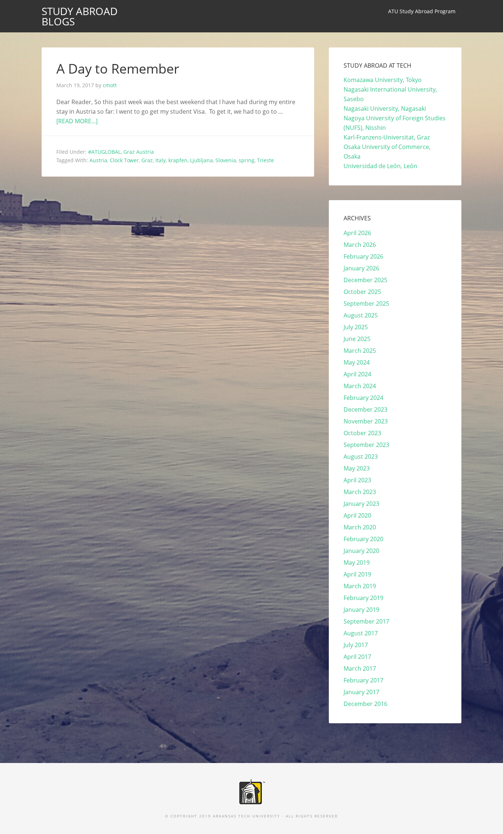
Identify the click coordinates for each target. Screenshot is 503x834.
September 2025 (366, 303)
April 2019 (357, 574)
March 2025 (360, 351)
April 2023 (357, 480)
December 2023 (365, 409)
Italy (160, 160)
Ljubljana (201, 160)
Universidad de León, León (380, 166)
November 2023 (366, 421)
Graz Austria (138, 151)
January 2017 (361, 692)
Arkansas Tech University (246, 816)
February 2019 (363, 598)
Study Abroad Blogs (79, 16)
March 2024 (360, 386)
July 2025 (356, 327)
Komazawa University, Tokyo (383, 80)
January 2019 (361, 610)
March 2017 (360, 668)
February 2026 (363, 256)
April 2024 (357, 374)
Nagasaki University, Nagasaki (385, 108)
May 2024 (357, 362)
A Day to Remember (117, 69)
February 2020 (363, 539)
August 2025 (361, 315)
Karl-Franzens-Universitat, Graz (387, 137)
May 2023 (357, 468)
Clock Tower (124, 160)
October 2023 (362, 433)
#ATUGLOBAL (104, 151)
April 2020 (357, 515)
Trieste (265, 160)
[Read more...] (77, 121)
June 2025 (357, 339)
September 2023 (366, 445)
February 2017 (363, 680)
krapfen (177, 160)
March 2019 (360, 586)
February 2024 (363, 398)
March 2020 (360, 527)
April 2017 (357, 657)
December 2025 (365, 280)
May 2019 (357, 562)
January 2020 (361, 551)
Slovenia (225, 160)
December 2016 (365, 704)
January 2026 (361, 268)
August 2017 (361, 633)
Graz (147, 160)
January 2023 (361, 504)
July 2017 (356, 645)
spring (246, 160)
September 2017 (366, 621)
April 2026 (357, 233)
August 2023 (361, 457)
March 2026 (360, 245)
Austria (98, 160)
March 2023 (360, 492)
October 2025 (362, 292)
